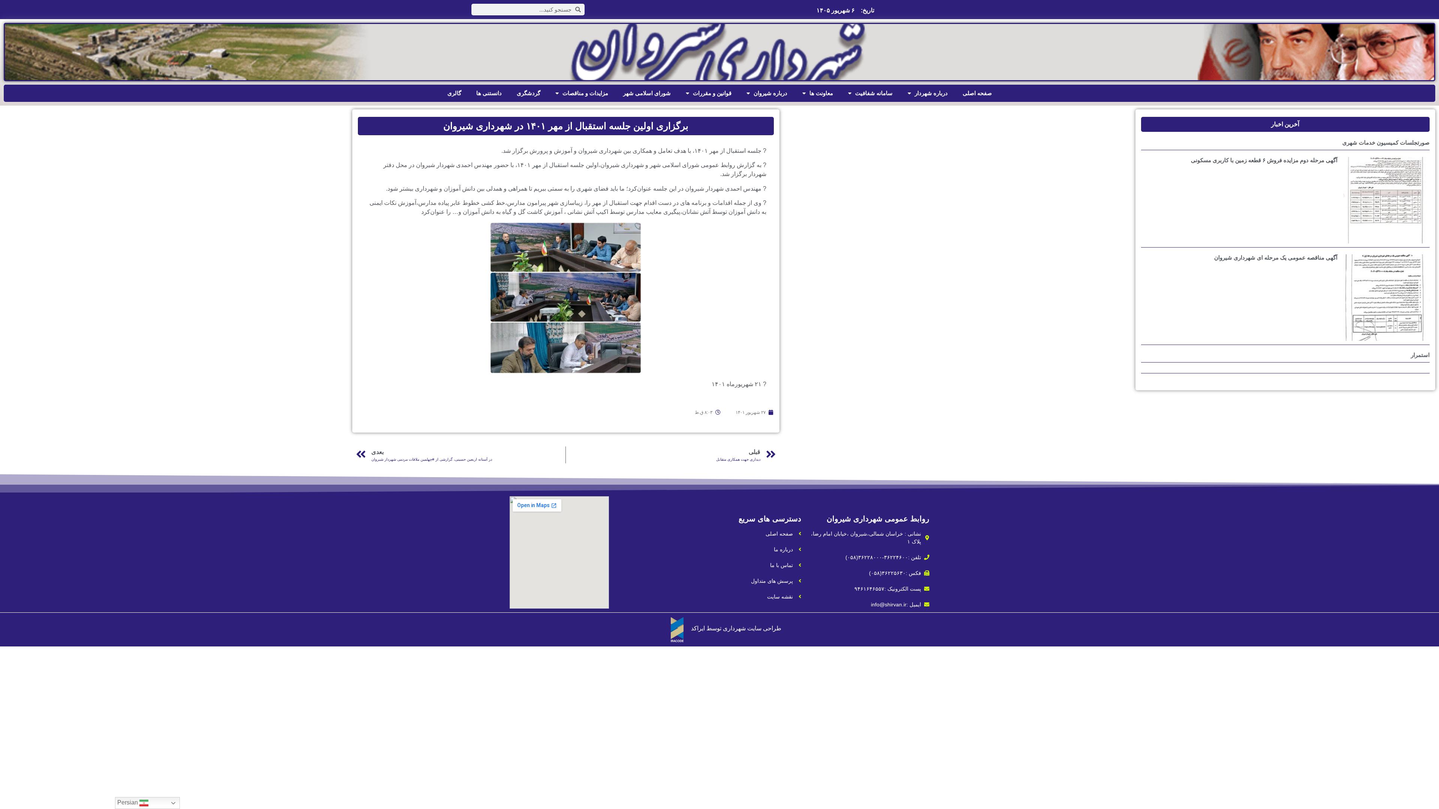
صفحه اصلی (977, 93)
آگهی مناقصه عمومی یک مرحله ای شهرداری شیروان (1275, 257)
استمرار (1420, 355)
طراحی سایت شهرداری (752, 628)
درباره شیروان (770, 93)
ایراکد (698, 628)
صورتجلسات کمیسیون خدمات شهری (1386, 142)
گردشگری (528, 93)
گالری (454, 93)
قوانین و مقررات (712, 93)
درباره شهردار (931, 93)
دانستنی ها (489, 93)
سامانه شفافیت (874, 93)
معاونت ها (821, 93)
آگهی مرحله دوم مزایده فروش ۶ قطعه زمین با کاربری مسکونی (1264, 160)
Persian (128, 802)
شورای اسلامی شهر (647, 93)
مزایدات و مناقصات (585, 93)
